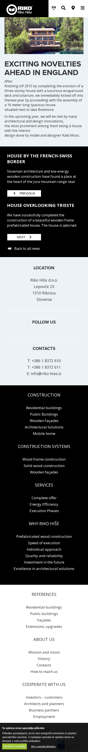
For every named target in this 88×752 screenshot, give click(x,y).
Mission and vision (44, 652)
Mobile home (44, 433)
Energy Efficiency (44, 504)
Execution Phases (44, 510)
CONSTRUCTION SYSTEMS (44, 446)
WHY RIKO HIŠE (44, 523)
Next (21, 237)
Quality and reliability (44, 555)
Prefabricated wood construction (44, 536)
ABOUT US (44, 639)
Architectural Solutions (44, 427)
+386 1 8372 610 (46, 360)
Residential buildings (44, 407)
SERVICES (44, 485)
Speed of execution (44, 542)
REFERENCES (44, 594)
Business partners (44, 710)
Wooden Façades (44, 420)
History (44, 658)
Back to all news (27, 248)
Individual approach (44, 549)
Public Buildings (44, 414)
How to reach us (44, 671)
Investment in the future (44, 562)
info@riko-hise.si (46, 373)
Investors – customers (44, 697)
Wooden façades (44, 472)
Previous (27, 193)
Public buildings (44, 613)
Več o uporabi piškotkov (43, 746)
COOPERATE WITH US (44, 684)
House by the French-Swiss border (39, 158)
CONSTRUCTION (44, 395)
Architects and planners (44, 703)
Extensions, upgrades (44, 626)
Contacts (44, 665)
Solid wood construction (44, 465)
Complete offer (44, 497)
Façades (44, 620)
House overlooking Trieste (40, 205)
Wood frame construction (44, 459)
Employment (44, 716)
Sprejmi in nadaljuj (14, 746)
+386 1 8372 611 (46, 367)
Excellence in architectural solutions (44, 568)
